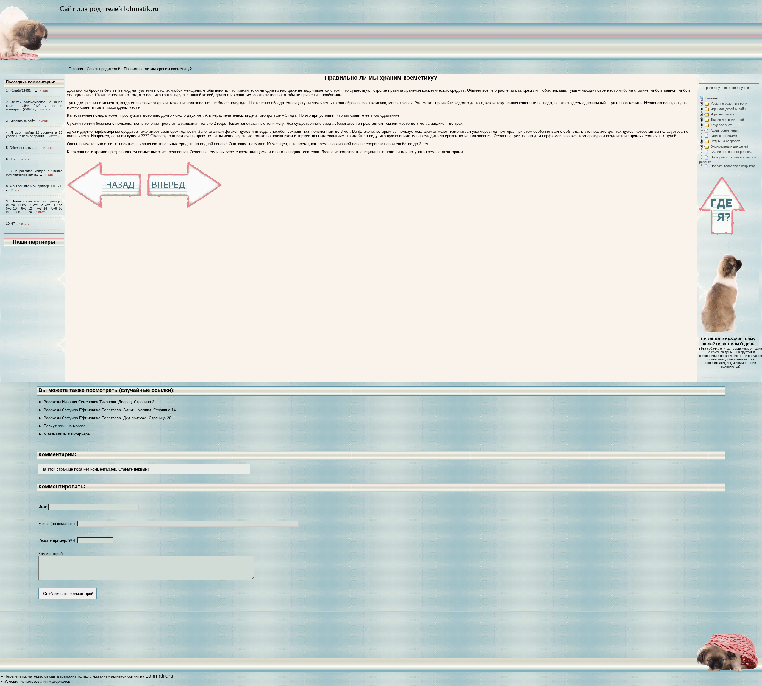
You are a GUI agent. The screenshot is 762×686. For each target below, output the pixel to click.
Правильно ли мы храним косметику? (158, 69)
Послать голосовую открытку (733, 166)
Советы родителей (103, 69)
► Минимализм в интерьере (64, 434)
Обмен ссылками (724, 135)
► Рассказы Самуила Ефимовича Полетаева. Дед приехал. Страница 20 (104, 418)
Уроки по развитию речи (729, 103)
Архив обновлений (724, 130)
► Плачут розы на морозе (62, 426)
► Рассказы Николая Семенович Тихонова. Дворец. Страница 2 (96, 402)
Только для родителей (727, 119)
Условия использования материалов (37, 681)
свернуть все (742, 88)
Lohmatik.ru (159, 676)
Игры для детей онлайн (728, 109)
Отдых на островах (725, 141)
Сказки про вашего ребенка (731, 152)
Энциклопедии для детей (729, 146)
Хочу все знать (722, 125)
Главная (75, 69)
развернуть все (718, 88)
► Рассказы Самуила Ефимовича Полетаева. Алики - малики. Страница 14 (107, 410)
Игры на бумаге (722, 114)
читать (43, 90)
